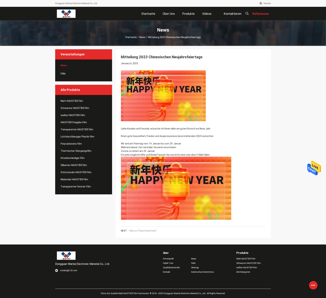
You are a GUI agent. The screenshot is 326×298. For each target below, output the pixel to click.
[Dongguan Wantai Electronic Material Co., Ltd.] (66, 13)
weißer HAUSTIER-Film (73, 115)
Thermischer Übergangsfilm (76, 151)
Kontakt (166, 272)
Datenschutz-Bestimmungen (202, 272)
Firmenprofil (168, 259)
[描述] (247, 13)
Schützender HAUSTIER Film (76, 172)
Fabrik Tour (168, 263)
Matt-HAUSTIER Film (72, 101)
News (142, 37)
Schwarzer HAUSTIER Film (75, 108)
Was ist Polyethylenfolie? (143, 230)
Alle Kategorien (243, 272)
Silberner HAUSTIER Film (74, 165)
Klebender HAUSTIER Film (74, 179)
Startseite (131, 37)
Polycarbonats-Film (71, 143)
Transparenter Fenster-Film (76, 186)
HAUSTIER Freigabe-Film (74, 122)
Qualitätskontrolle (171, 267)
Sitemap (195, 267)
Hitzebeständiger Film (73, 158)
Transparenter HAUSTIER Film (77, 129)
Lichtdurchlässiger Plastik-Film (77, 136)
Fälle (63, 73)
